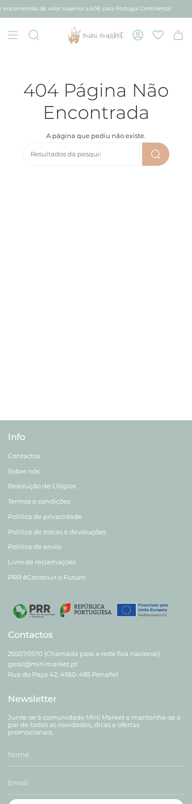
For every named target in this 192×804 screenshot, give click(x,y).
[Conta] (138, 35)
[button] (34, 35)
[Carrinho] (178, 35)
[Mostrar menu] (12, 35)
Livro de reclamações (42, 562)
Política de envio (34, 546)
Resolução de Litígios (42, 486)
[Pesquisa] (155, 154)
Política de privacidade (45, 516)
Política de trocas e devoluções (57, 532)
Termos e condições (39, 501)
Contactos (24, 456)
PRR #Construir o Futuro (46, 577)
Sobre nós (23, 471)
